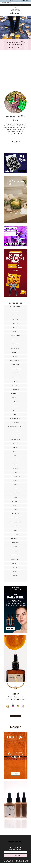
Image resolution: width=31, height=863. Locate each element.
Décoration (15, 406)
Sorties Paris (15, 559)
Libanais (15, 464)
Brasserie (15, 356)
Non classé (15, 501)
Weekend (15, 579)
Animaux (15, 310)
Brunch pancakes (15, 360)
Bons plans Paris (15, 348)
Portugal (15, 530)
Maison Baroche (15, 476)
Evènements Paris (15, 418)
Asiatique (15, 319)
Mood (15, 488)
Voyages (15, 575)
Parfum (15, 505)
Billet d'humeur (15, 335)
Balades (15, 323)
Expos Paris (15, 422)
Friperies (15, 435)
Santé (15, 546)
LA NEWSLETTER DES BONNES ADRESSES (15, 0)
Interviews (15, 459)
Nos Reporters (15, 849)
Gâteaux (15, 443)
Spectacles (15, 563)
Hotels (15, 455)
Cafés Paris (15, 377)
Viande (15, 571)
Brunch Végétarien (15, 368)
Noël (15, 497)
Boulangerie (15, 352)
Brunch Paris (15, 364)
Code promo (15, 389)
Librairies (15, 468)
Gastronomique (15, 439)
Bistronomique (15, 339)
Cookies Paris (15, 393)
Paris (15, 509)
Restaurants (15, 542)
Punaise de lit (15, 538)
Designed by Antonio (21, 861)
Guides (15, 451)
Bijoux (15, 331)
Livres (15, 472)
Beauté (15, 327)
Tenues (15, 567)
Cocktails (15, 385)
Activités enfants (15, 306)
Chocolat (15, 381)
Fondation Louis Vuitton (15, 426)
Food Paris (15, 430)
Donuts (15, 410)
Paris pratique (15, 517)
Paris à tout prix (15, 513)
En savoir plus (15, 47)
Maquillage (15, 480)
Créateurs (15, 397)
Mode (15, 484)
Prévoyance (15, 534)
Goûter (15, 447)
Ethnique (15, 414)
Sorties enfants (15, 555)
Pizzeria (15, 526)
